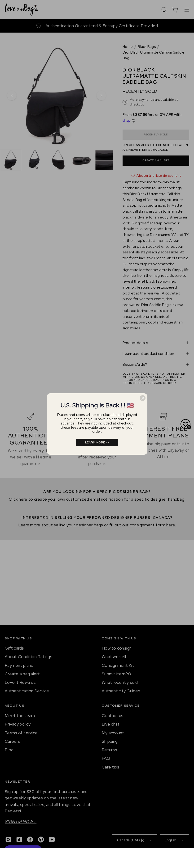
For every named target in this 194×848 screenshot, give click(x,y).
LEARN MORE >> (97, 442)
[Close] (143, 398)
